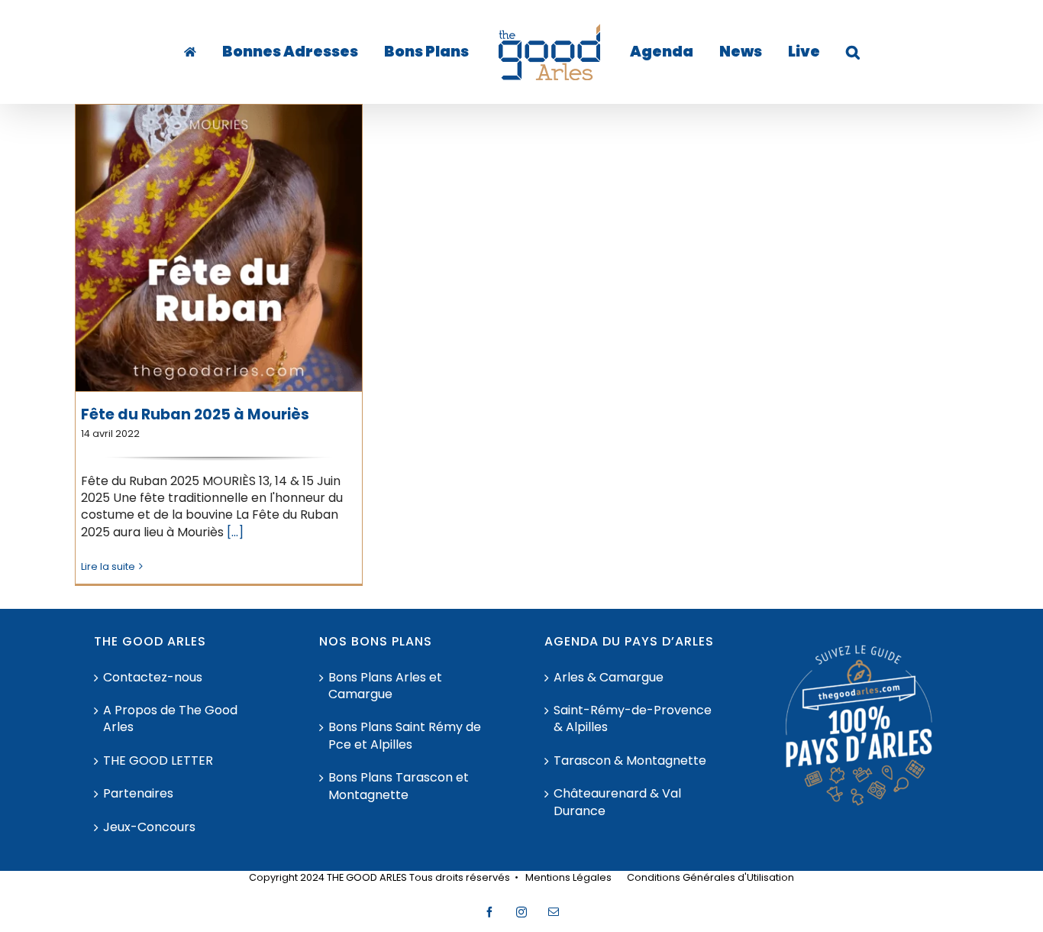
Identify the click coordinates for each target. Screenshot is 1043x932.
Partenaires (138, 793)
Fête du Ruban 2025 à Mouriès (195, 414)
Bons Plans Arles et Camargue (385, 686)
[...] (235, 532)
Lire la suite (108, 566)
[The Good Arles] (223, 52)
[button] (805, 52)
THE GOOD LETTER (158, 760)
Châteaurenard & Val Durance (617, 802)
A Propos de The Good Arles (170, 719)
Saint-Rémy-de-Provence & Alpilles (633, 719)
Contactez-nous (152, 677)
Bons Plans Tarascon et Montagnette (398, 786)
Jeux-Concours (149, 827)
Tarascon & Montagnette (630, 760)
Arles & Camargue (609, 677)
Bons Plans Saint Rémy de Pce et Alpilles (404, 735)
